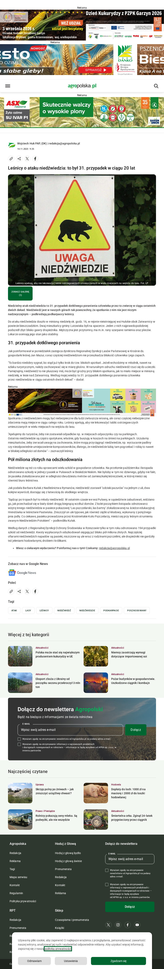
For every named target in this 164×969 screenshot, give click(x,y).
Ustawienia (71, 961)
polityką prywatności (58, 948)
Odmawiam (34, 961)
